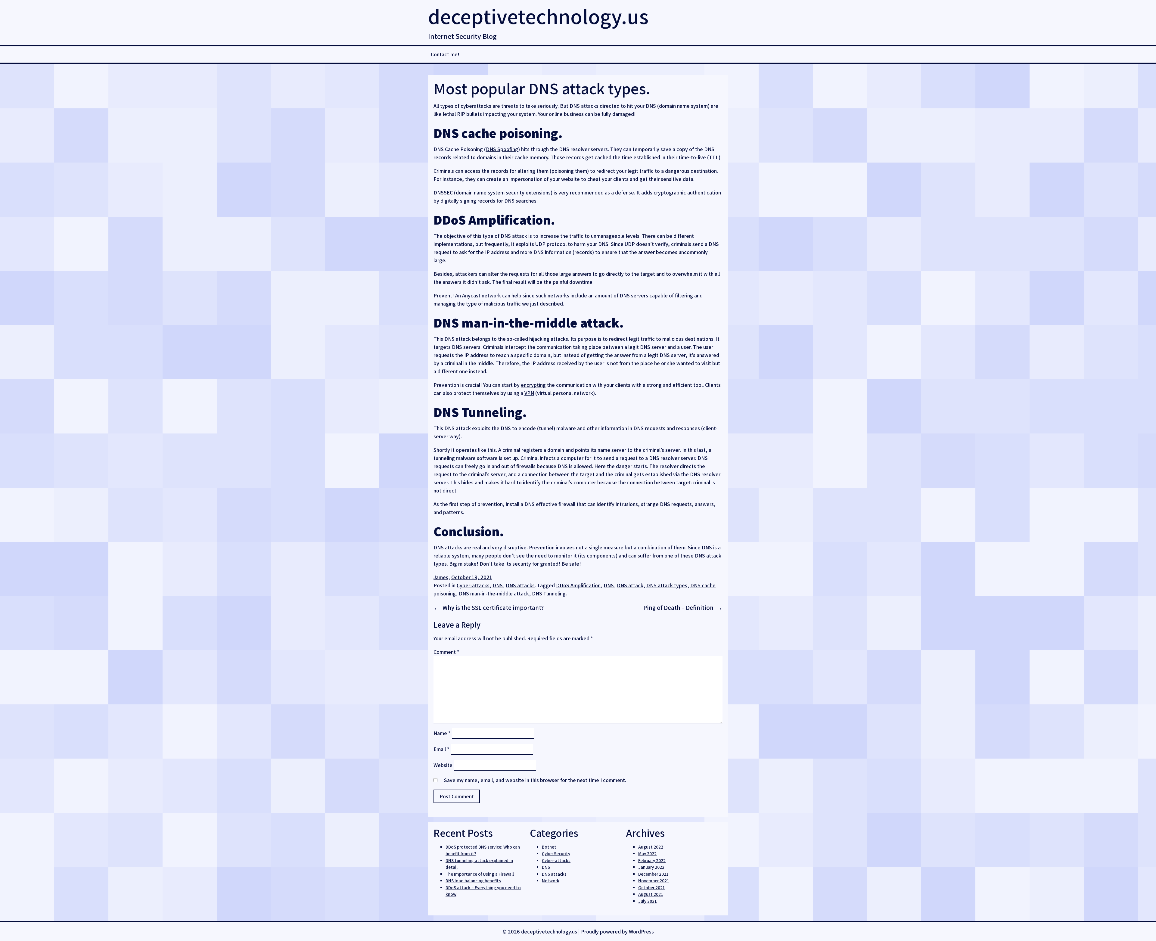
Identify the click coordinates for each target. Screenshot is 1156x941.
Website (443, 765)
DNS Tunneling (549, 593)
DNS (498, 585)
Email (441, 749)
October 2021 (651, 887)
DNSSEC (443, 192)
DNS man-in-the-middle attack (494, 593)
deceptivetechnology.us (538, 16)
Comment (446, 651)
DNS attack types (666, 585)
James (441, 577)
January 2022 (651, 867)
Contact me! (445, 54)
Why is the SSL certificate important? (493, 608)
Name (442, 733)
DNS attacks (520, 585)
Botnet (549, 847)
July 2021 (647, 901)
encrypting (533, 384)
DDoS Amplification (578, 585)
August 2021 (650, 894)
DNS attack (630, 585)
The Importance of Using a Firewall (480, 874)
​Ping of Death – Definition (678, 608)
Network (550, 881)
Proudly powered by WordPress (617, 931)
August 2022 (650, 847)
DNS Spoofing (502, 149)
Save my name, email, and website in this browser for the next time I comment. (535, 780)
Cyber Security (556, 853)
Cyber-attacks (473, 585)
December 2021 (653, 874)
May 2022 (647, 853)
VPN (529, 393)
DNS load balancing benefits (473, 881)
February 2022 (652, 860)
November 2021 (653, 881)
